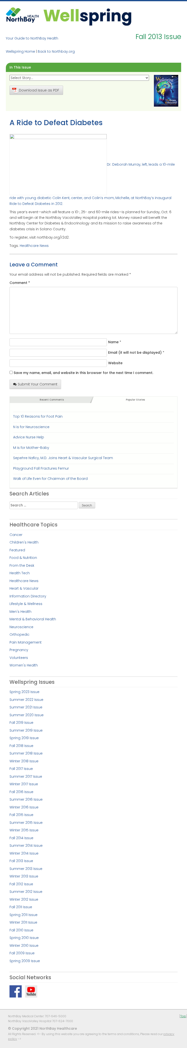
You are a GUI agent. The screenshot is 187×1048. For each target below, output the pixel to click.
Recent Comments (52, 399)
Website (115, 363)
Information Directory (27, 596)
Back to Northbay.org (56, 51)
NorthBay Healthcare (23, 16)
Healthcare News (34, 245)
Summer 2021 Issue (25, 707)
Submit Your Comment (37, 384)
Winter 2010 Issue (23, 945)
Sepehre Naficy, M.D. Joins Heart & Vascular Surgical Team (63, 457)
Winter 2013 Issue (23, 876)
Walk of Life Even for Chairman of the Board (50, 478)
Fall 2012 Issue (21, 884)
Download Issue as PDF (39, 90)
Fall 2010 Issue (21, 930)
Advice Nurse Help (28, 437)
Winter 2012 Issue (23, 899)
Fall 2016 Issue (21, 791)
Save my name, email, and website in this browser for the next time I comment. (83, 372)
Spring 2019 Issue (24, 738)
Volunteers (18, 657)
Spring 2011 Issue (23, 914)
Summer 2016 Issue (26, 799)
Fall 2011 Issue (20, 907)
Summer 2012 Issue (25, 891)
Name (113, 342)
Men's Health (20, 611)
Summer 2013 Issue (25, 868)
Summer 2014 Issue (26, 845)
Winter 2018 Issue (23, 761)
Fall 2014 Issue (21, 838)
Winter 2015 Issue (23, 830)
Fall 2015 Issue (21, 814)
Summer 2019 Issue (26, 730)
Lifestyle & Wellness (25, 603)
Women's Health (23, 665)
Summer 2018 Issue (26, 753)
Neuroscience (21, 627)
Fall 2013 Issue (21, 860)
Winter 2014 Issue (23, 853)
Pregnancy (18, 649)
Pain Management (25, 642)
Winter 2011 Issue (23, 922)
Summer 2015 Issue (26, 822)
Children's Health (23, 542)
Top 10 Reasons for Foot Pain (38, 416)
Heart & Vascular (23, 588)
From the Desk (21, 565)
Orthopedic (19, 634)
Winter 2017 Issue (23, 784)
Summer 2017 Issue (25, 776)
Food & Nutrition (23, 557)
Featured (17, 550)
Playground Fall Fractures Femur (41, 468)
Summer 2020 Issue (26, 715)
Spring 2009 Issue (24, 960)
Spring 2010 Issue (24, 937)
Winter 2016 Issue (23, 807)
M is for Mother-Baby (31, 447)
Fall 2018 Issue (21, 745)
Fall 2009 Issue (22, 953)
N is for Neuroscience (31, 426)
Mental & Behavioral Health (32, 619)
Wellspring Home (20, 51)
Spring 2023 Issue (24, 691)
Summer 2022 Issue (26, 699)
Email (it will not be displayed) (135, 352)
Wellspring (87, 16)
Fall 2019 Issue (21, 722)
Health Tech (19, 573)
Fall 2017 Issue (21, 768)
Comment (19, 282)
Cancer (15, 534)
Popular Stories (135, 399)
